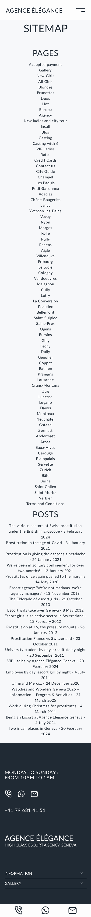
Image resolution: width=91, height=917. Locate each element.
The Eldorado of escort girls (33, 599)
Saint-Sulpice (45, 318)
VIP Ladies (45, 149)
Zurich (45, 470)
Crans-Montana (46, 385)
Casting (45, 138)
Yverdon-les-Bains (45, 211)
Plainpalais (45, 459)
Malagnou (45, 284)
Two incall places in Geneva (33, 728)
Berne (45, 481)
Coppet (45, 363)
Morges (45, 228)
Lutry (45, 295)
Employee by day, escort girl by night (38, 672)
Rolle (45, 233)
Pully (45, 239)
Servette (45, 464)
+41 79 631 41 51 (25, 810)
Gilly (46, 341)
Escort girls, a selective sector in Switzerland (44, 616)
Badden (45, 369)
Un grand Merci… (27, 683)
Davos (45, 408)
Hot (45, 104)
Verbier (45, 498)
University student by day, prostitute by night (45, 650)
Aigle (45, 250)
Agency (45, 115)
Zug (45, 391)
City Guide (45, 171)
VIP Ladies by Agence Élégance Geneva (41, 661)
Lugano (45, 402)
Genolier (45, 357)
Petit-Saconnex (45, 189)
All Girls (45, 82)
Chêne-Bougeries (46, 200)
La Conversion (45, 301)
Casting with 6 (45, 143)
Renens (45, 245)
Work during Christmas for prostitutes (43, 706)
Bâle (45, 476)
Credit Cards (45, 160)
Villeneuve (45, 256)
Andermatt (45, 436)
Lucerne (45, 397)
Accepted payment (45, 65)
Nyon (45, 222)
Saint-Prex (45, 324)
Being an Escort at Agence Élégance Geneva (44, 717)
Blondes (45, 87)
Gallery (45, 70)
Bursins (45, 335)
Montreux (45, 414)
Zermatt (45, 430)
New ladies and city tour (45, 121)
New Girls (45, 76)
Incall (45, 126)
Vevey (45, 217)
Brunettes (45, 93)
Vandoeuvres (45, 278)
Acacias (45, 194)
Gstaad (45, 425)
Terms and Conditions (45, 504)
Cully (45, 290)
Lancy (45, 205)
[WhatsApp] (22, 794)
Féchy (45, 346)
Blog (45, 132)
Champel (45, 177)
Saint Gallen (45, 487)
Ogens (45, 329)
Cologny (45, 273)
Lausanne (45, 380)
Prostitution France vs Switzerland (41, 639)
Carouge (45, 453)
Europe (45, 110)
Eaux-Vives (45, 448)
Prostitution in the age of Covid (34, 543)
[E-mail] (35, 794)
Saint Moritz (45, 493)
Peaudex (45, 307)
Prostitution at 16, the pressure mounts (41, 627)
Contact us (45, 166)
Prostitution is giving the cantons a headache (45, 554)
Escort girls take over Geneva (33, 610)
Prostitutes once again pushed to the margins (45, 576)
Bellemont (45, 312)
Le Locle (45, 267)
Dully (45, 352)
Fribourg (45, 262)
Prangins (45, 374)
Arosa (45, 442)
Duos (45, 98)
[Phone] (9, 794)
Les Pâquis (45, 183)
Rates (45, 155)
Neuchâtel (45, 419)
